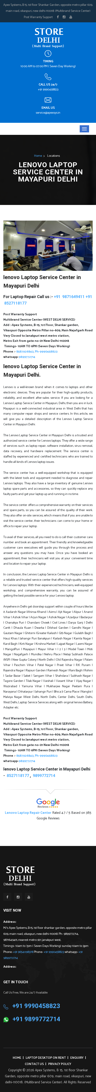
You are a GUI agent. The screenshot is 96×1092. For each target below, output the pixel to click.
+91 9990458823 (48, 89)
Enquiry (76, 1058)
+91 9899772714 (36, 1019)
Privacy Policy (59, 1064)
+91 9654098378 (23, 952)
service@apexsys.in (48, 112)
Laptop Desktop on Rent (46, 1058)
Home (38, 156)
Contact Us (34, 1064)
